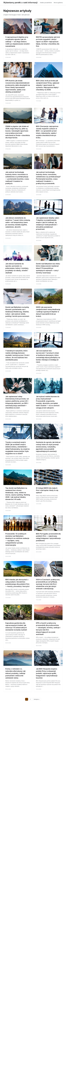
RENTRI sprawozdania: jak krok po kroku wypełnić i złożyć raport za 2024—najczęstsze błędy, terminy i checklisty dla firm (48, 41)
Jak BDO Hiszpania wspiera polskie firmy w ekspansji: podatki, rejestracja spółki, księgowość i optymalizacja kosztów (46, 673)
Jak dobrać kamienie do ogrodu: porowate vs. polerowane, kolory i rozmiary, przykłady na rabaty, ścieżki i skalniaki (17, 268)
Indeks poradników (46, 2)
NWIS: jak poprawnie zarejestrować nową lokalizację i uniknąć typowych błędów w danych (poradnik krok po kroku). (48, 311)
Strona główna (58, 2)
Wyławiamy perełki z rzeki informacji (20, 2)
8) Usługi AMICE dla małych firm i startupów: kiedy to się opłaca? (47, 490)
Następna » (37, 699)
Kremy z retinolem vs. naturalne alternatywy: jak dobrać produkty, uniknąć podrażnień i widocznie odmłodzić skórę (15, 673)
